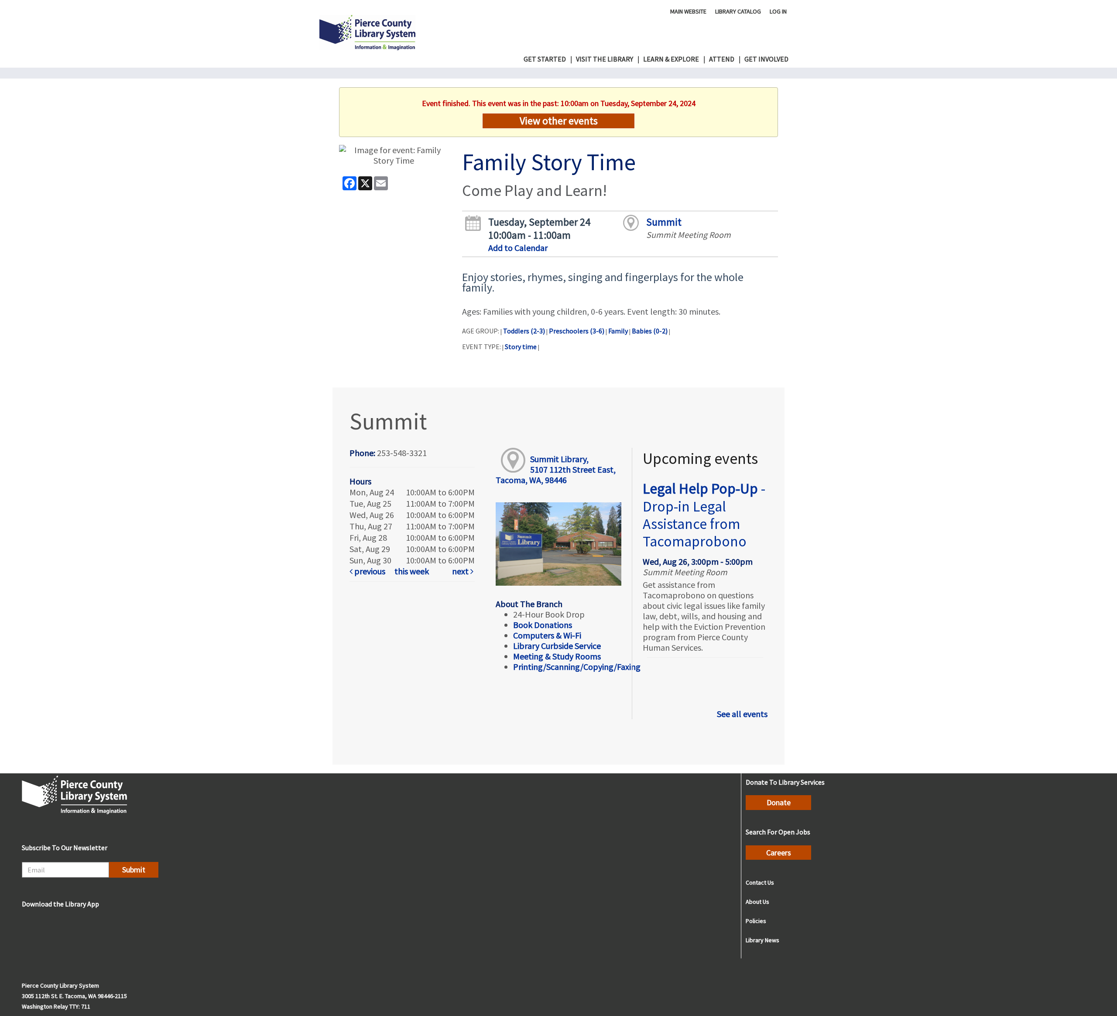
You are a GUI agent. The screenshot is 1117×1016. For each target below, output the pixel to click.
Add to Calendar (518, 247)
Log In (778, 11)
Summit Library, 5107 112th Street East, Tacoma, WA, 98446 (555, 469)
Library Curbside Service (557, 645)
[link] (370, 571)
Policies (756, 921)
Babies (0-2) (650, 330)
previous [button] (369, 571)
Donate (779, 802)
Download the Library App (60, 903)
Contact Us (760, 882)
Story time (521, 346)
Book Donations (543, 624)
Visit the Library (604, 59)
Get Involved (766, 59)
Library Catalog (738, 11)
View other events (559, 120)
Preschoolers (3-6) (576, 330)
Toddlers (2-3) (524, 330)
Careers (778, 853)
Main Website (688, 11)
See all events (742, 713)
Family (618, 330)
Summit (664, 222)
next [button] (461, 571)
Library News (762, 940)
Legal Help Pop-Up (704, 514)
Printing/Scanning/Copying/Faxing (577, 666)
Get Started (545, 59)
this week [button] (411, 571)
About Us (757, 902)
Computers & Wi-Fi (547, 635)
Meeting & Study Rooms (557, 656)
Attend (721, 59)
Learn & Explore (671, 59)
